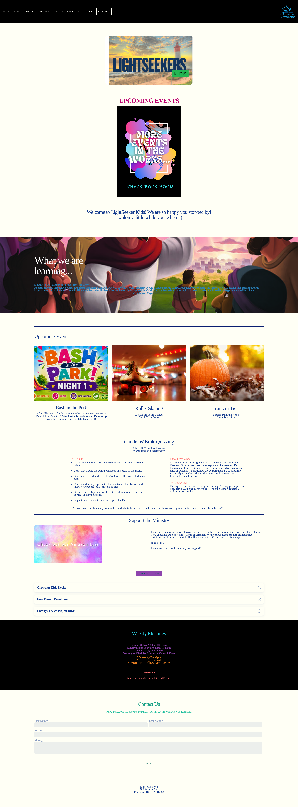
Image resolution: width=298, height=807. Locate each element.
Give (90, 12)
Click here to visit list (149, 573)
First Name (40, 721)
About (17, 12)
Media (80, 12)
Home (6, 12)
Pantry (29, 12)
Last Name (155, 721)
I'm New (102, 12)
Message (39, 740)
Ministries (44, 12)
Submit (149, 763)
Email (37, 730)
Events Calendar (63, 12)
